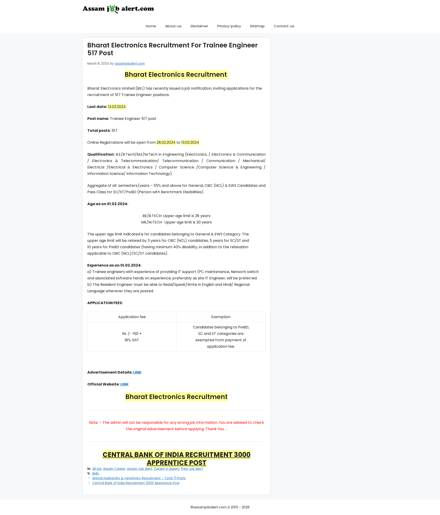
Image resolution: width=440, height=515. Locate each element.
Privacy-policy (229, 26)
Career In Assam (166, 469)
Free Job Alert (192, 469)
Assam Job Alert (139, 469)
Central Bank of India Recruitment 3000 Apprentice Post (136, 483)
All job (97, 469)
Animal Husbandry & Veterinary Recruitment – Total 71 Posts (139, 478)
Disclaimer (199, 26)
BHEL (95, 473)
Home (151, 26)
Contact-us (284, 26)
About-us (173, 26)
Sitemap (257, 26)
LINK (137, 372)
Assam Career (114, 469)
